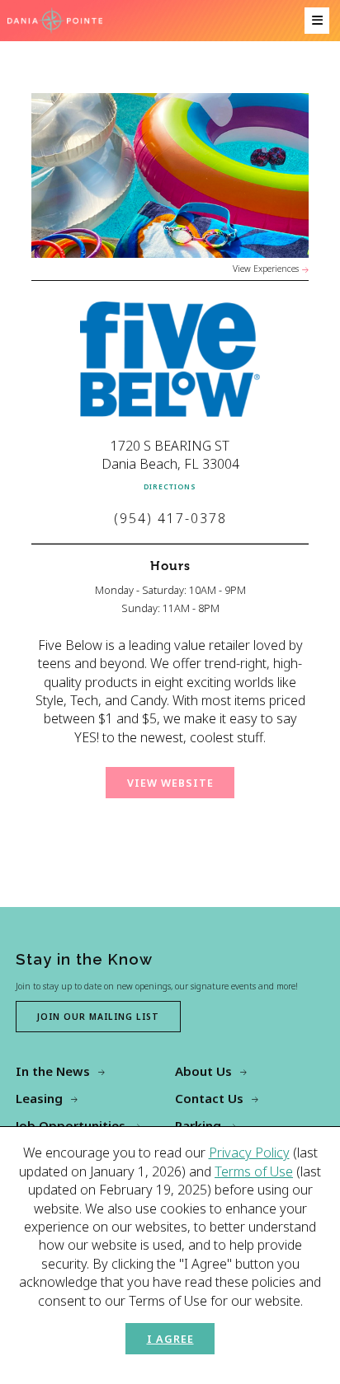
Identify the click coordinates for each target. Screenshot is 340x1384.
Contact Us (209, 1098)
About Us (203, 1071)
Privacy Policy (249, 1152)
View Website (170, 782)
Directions (170, 487)
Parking (198, 1125)
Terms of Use (254, 1171)
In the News (53, 1071)
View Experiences (266, 268)
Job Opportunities (70, 1125)
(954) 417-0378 (170, 518)
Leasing (39, 1098)
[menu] (317, 20)
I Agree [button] (170, 1338)
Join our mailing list (98, 1016)
